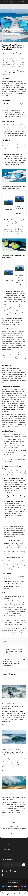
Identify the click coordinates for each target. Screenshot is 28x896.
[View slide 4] (17, 833)
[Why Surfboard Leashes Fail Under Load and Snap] (14, 692)
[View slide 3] (15, 833)
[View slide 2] (13, 833)
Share (5, 641)
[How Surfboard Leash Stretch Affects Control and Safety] (14, 783)
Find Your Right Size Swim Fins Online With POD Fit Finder (14, 651)
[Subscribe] (22, 890)
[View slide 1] (11, 833)
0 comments (17, 703)
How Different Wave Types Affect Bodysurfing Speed (12, 753)
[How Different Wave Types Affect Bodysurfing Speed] (14, 737)
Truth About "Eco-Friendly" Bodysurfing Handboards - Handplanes (11, 663)
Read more (4, 724)
